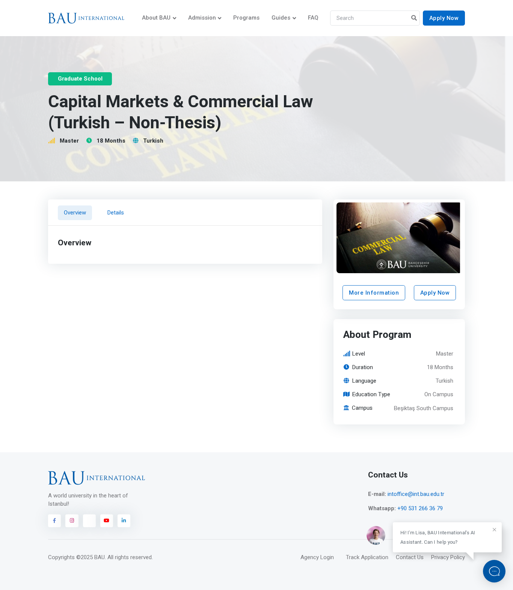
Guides (281, 17)
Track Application (367, 557)
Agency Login (317, 557)
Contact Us (410, 557)
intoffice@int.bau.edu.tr (416, 494)
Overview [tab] (75, 212)
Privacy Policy (448, 557)
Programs (246, 17)
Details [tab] (115, 212)
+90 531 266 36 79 (420, 508)
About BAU (156, 17)
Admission (202, 17)
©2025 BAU (90, 557)
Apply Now (444, 18)
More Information (374, 292)
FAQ (313, 17)
